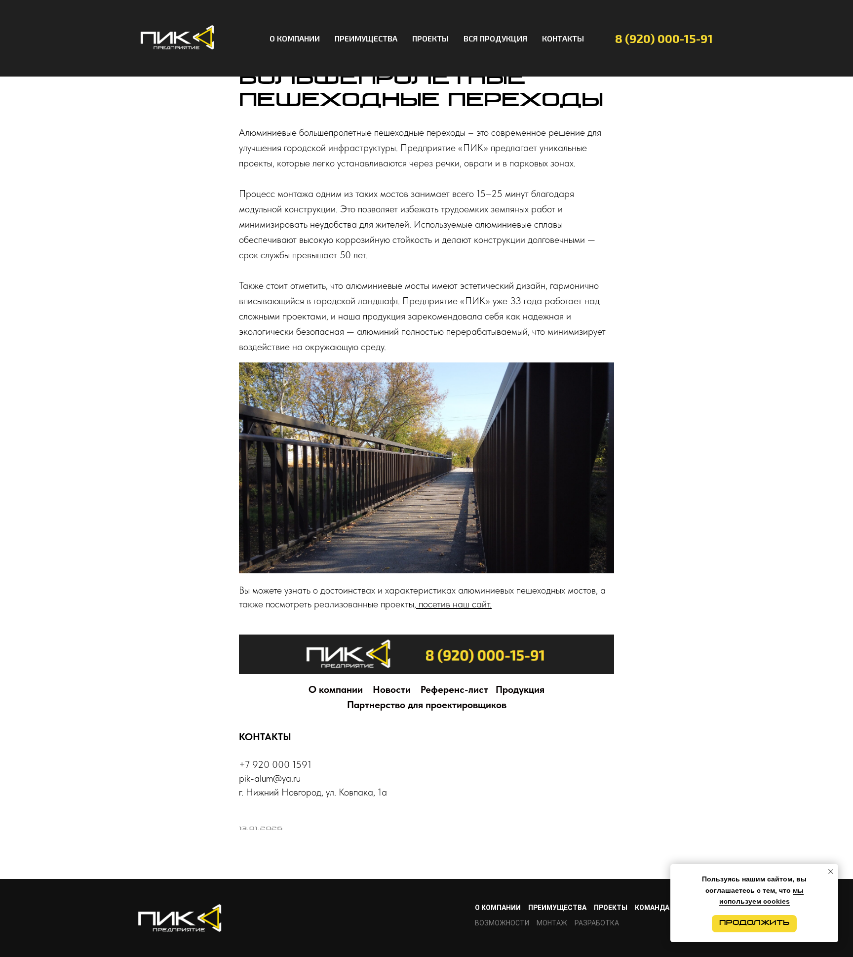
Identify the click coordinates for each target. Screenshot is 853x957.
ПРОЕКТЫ (430, 38)
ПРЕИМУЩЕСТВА (366, 38)
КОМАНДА (652, 908)
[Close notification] (831, 872)
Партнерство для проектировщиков (426, 705)
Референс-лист (454, 689)
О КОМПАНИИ (295, 38)
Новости (392, 689)
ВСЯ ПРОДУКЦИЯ (495, 38)
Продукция (520, 689)
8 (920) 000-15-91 (664, 38)
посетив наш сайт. (454, 604)
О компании (336, 689)
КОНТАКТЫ (563, 38)
